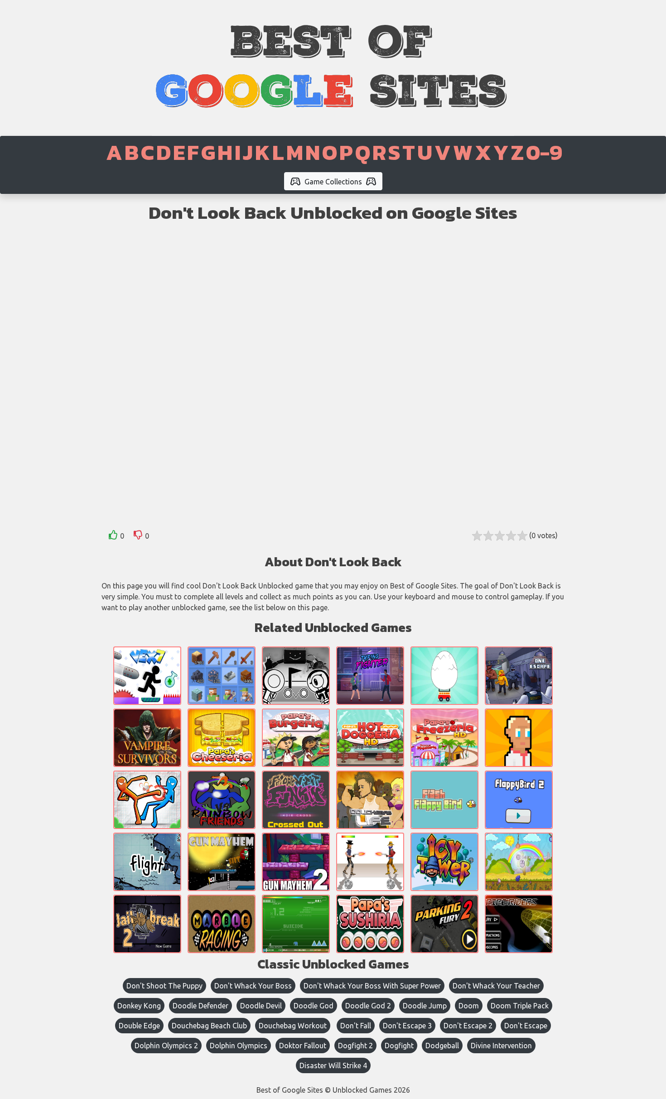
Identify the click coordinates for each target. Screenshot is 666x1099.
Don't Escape (525, 1026)
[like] (113, 537)
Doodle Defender (200, 1006)
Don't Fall (355, 1026)
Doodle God (313, 1006)
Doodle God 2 (368, 1006)
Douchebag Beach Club (209, 1026)
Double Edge (139, 1026)
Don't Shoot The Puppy (164, 986)
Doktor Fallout (302, 1045)
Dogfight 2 (355, 1045)
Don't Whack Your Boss (253, 986)
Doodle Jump (425, 1006)
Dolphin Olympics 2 (166, 1045)
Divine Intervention (501, 1045)
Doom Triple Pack (520, 1006)
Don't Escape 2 (468, 1026)
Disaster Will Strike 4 (333, 1065)
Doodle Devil (261, 1006)
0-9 (544, 152)
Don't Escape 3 (407, 1026)
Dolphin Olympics (238, 1045)
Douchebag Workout (293, 1026)
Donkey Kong (139, 1006)
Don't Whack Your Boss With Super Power (372, 986)
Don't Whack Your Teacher (496, 986)
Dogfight (399, 1045)
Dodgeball (442, 1045)
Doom (468, 1006)
